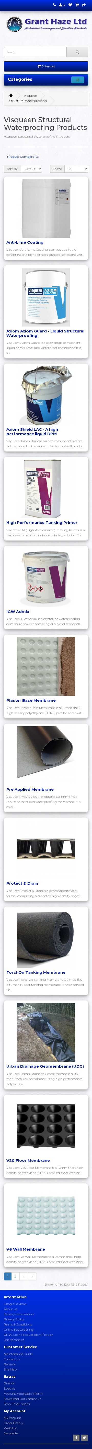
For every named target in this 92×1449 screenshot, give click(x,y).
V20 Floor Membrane (28, 1160)
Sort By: (12, 169)
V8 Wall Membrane (25, 1249)
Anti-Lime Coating (24, 242)
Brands (9, 1383)
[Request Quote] (84, 5)
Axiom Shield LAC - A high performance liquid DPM (32, 431)
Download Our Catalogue (22, 1399)
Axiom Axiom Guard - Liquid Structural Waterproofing (45, 333)
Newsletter (11, 1433)
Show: (57, 169)
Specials (9, 1388)
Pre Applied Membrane (30, 789)
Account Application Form (23, 1393)
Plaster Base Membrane (31, 700)
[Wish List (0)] (70, 5)
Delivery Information (19, 1314)
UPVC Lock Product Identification (28, 1335)
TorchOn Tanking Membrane (35, 972)
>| (32, 1276)
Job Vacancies (14, 1340)
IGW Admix (17, 611)
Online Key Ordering (18, 1329)
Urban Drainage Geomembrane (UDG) (45, 1066)
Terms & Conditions (18, 1324)
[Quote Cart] (77, 5)
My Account (12, 1418)
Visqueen (30, 96)
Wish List (10, 1428)
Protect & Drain (22, 883)
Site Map (10, 1369)
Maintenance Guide (18, 1354)
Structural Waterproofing (28, 101)
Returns (10, 1364)
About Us (10, 1309)
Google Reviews (15, 1304)
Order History (13, 1423)
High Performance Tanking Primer (41, 522)
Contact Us (12, 1359)
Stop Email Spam (17, 1404)
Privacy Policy (14, 1319)
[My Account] (62, 5)
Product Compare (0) (23, 157)
